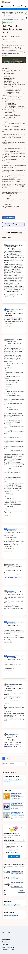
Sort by (4, 237)
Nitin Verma (10, 564)
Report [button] (5, 39)
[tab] (14, 233)
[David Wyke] (5, 245)
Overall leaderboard (21, 891)
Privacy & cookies (6, 939)
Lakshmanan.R (11, 309)
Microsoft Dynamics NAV (12, 850)
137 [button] (17, 309)
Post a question (14, 9)
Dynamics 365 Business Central (14, 844)
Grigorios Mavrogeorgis (16, 882)
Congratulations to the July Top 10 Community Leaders (17, 814)
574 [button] (22, 871)
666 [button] (21, 41)
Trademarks (5, 944)
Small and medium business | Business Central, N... (12, 13)
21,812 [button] (16, 564)
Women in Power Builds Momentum (17, 804)
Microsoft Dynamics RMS (12, 852)
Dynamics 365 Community (14, 6)
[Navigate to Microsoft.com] (6, 2)
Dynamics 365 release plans (11, 915)
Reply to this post (9, 217)
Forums (16, 12)
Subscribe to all (14, 856)
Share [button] (18, 36)
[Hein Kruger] (5, 340)
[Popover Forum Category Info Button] (10, 837)
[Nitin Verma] (5, 565)
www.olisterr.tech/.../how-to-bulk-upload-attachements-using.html (12, 745)
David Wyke (10, 245)
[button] (25, 6)
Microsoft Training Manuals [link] (12, 905)
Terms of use (5, 941)
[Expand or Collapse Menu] (2, 6)
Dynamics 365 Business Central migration (14, 847)
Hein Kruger (17, 41)
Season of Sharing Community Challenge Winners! (17, 795)
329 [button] (12, 884)
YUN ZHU (13, 877)
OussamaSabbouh (15, 871)
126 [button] (16, 245)
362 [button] (18, 877)
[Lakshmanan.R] (5, 309)
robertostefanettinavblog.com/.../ (12, 577)
